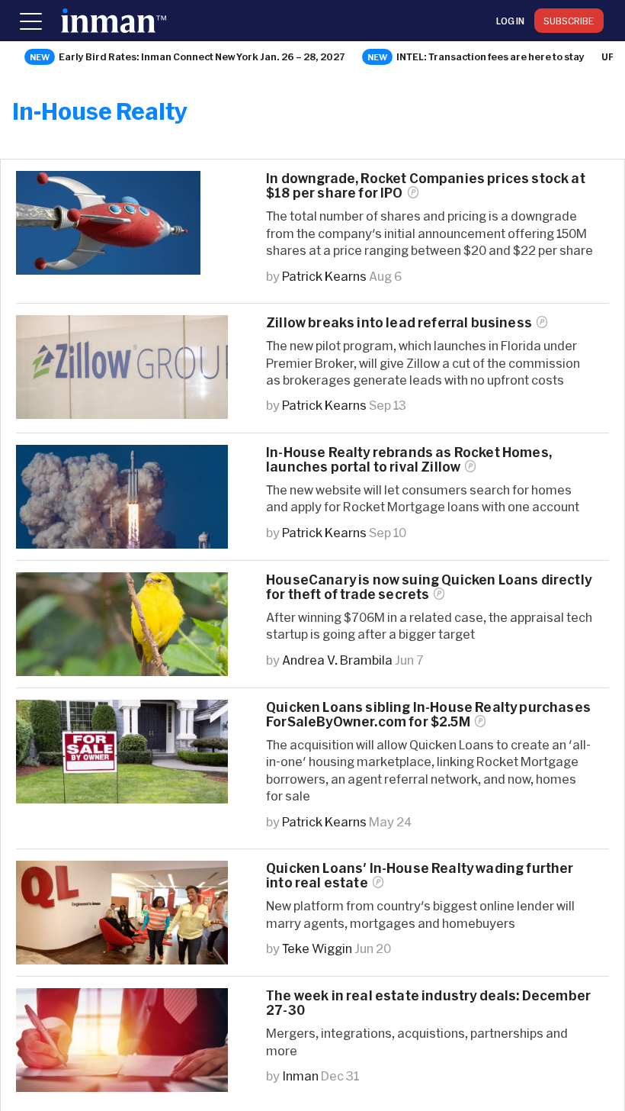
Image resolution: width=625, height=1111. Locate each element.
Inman (300, 1075)
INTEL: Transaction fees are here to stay (490, 56)
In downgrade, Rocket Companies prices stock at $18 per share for (425, 185)
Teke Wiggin (317, 948)
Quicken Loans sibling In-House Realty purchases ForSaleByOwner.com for (428, 714)
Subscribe (569, 20)
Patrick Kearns (324, 276)
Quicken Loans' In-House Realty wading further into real (420, 875)
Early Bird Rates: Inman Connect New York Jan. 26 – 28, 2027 (202, 56)
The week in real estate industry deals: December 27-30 (428, 1002)
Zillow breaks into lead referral (399, 322)
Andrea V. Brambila (337, 659)
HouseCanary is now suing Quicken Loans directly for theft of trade (428, 586)
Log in (510, 20)
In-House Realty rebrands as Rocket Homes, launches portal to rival (409, 459)
